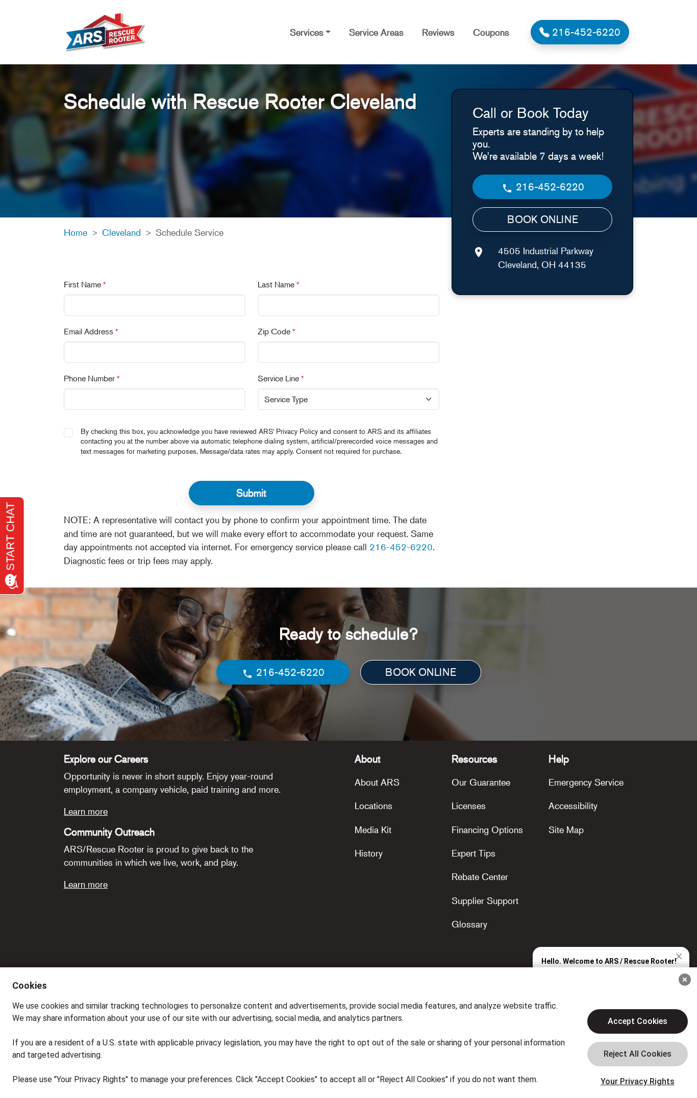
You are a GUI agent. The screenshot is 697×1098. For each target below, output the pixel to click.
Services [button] (306, 32)
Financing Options (487, 829)
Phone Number (92, 378)
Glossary (469, 924)
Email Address (91, 331)
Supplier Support (485, 900)
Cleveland (121, 232)
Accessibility (573, 805)
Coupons (491, 32)
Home (75, 232)
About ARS (377, 782)
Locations (373, 805)
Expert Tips (473, 853)
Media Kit (373, 829)
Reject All (637, 1054)
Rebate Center (480, 876)
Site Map (566, 829)
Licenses (469, 805)
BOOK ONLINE (542, 219)
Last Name (279, 284)
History (369, 853)
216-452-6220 (401, 546)
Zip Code (276, 331)
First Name (85, 284)
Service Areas (376, 32)
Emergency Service (586, 782)
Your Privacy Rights (638, 1081)
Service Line (281, 378)
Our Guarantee (481, 782)
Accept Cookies (637, 1021)
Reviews (438, 32)
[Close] (685, 979)
